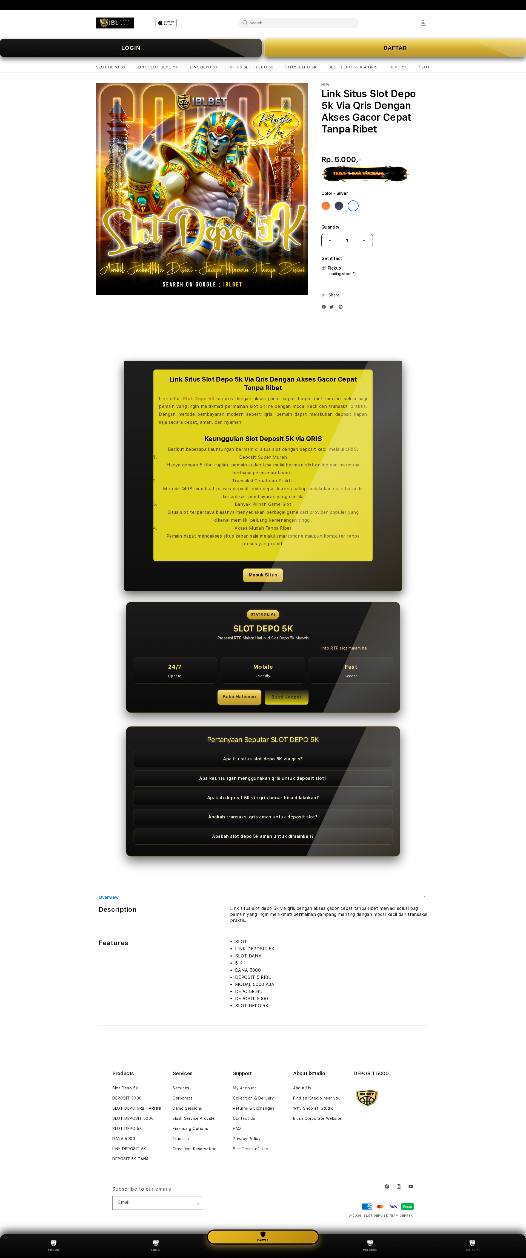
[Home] (115, 23)
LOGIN (130, 48)
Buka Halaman (239, 696)
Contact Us (244, 1118)
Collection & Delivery (253, 1098)
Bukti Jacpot (286, 697)
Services (181, 1088)
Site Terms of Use (250, 1149)
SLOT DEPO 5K (127, 1128)
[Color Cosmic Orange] (325, 205)
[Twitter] (333, 308)
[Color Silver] (353, 205)
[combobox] (298, 23)
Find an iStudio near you (317, 1098)
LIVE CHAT (472, 1249)
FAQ (237, 1128)
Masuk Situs (263, 575)
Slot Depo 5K (199, 398)
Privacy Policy (247, 1138)
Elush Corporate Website (317, 1118)
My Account (244, 1088)
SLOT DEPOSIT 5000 (133, 1118)
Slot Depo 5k (125, 1088)
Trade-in (181, 1138)
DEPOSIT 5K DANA (130, 1159)
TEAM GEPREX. (401, 1215)
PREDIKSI (370, 1249)
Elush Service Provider (194, 1118)
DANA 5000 (123, 1138)
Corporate (183, 1098)
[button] (111, 67)
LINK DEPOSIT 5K (129, 1149)
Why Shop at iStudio (313, 1108)
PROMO (53, 1249)
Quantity (330, 227)
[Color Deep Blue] (339, 205)
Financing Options (190, 1128)
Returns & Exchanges (253, 1108)
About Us (302, 1088)
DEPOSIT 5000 (127, 1098)
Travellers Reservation (194, 1149)
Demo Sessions (187, 1108)
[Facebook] (325, 308)
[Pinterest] (342, 308)
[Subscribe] (197, 1203)
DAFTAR (395, 48)
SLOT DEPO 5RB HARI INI (136, 1108)
